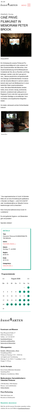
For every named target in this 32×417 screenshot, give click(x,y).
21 (20, 300)
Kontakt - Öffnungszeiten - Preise (10, 351)
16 (28, 296)
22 (24, 300)
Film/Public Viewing (8, 244)
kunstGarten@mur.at (6, 339)
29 (24, 304)
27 (16, 304)
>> (28, 278)
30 (28, 304)
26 (11, 304)
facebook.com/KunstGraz (8, 341)
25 (7, 304)
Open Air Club (7, 265)
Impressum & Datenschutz (8, 343)
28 (20, 304)
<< (3, 278)
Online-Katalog (5, 388)
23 (28, 300)
